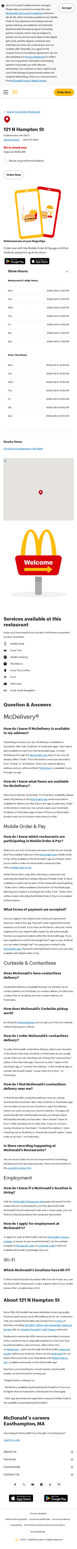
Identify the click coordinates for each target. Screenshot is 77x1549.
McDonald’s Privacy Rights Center (28, 81)
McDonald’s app (26, 1022)
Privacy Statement (35, 57)
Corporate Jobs (46, 1246)
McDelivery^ (13, 1349)
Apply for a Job (12, 1440)
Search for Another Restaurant (23, 112)
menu (59, 1321)
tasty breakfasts (52, 1325)
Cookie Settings (37, 1532)
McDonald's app (38, 755)
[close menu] (5, 92)
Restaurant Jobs (25, 1246)
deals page (57, 1354)
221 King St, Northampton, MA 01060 (23, 449)
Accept (66, 8)
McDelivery (46, 768)
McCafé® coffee (34, 1325)
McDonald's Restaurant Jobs (28, 1202)
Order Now (64, 92)
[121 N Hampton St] (41, 492)
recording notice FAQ (19, 1168)
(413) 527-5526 (30, 140)
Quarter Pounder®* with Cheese (38, 1330)
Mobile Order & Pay (21, 868)
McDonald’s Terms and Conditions (24, 13)
